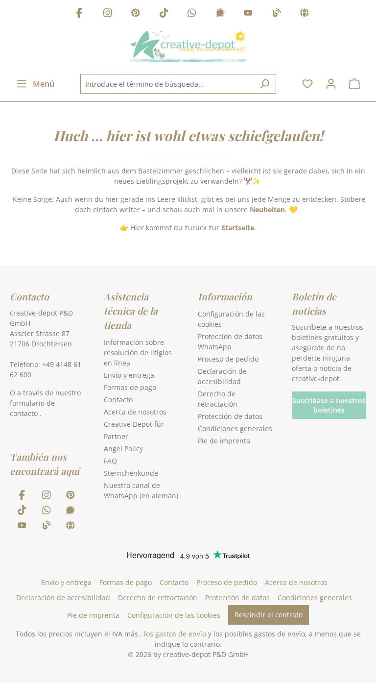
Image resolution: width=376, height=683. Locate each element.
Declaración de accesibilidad (63, 597)
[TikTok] (164, 14)
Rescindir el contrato (269, 614)
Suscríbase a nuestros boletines (329, 405)
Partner (116, 436)
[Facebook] (79, 14)
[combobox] (167, 84)
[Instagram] (107, 14)
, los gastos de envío (173, 633)
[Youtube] (248, 14)
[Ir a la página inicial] (188, 46)
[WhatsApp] (192, 14)
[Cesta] (354, 84)
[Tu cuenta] (331, 84)
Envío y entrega (129, 375)
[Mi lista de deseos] (307, 84)
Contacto (118, 399)
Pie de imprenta (224, 440)
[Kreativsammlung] (304, 14)
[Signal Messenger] (220, 14)
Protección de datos (230, 416)
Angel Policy (123, 448)
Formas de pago (130, 387)
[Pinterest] (135, 14)
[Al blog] (276, 14)
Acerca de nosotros (135, 411)
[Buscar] (264, 84)
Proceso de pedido (228, 359)
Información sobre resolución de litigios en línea (138, 352)
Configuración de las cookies (173, 615)
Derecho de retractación (157, 597)
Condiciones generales (235, 428)
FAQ (110, 460)
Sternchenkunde (131, 473)
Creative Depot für (134, 424)
